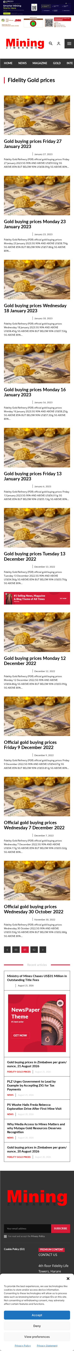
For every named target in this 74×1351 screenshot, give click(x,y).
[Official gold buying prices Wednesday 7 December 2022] (37, 796)
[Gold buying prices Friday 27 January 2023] (37, 115)
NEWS (10, 986)
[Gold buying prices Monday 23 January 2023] (37, 195)
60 (16, 949)
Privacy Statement (47, 1345)
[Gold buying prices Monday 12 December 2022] (37, 632)
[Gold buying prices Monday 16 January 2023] (37, 363)
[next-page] (42, 949)
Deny (37, 1326)
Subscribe (60, 1228)
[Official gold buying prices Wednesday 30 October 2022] (37, 880)
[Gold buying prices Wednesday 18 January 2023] (37, 279)
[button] (68, 1279)
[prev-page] (7, 949)
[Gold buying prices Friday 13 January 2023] (37, 447)
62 (34, 949)
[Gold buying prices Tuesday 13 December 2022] (37, 527)
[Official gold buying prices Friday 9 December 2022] (37, 716)
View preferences (37, 1337)
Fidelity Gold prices (17, 154)
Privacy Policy (23, 1345)
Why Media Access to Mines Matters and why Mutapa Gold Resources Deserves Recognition (36, 1128)
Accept (37, 1315)
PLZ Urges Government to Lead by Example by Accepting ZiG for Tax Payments (31, 1085)
